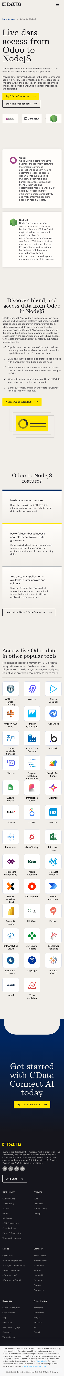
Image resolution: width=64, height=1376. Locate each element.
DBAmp (37, 1213)
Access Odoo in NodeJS (19, 401)
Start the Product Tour (18, 103)
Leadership (39, 1275)
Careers (37, 1285)
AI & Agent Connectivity (13, 1265)
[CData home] (14, 4)
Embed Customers (11, 1270)
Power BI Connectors (12, 1233)
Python (5, 1213)
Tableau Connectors (11, 1238)
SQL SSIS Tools (40, 1208)
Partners (38, 1280)
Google (37, 1317)
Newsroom (39, 1265)
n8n (35, 1327)
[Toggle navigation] (57, 4)
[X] (10, 1168)
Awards (37, 1270)
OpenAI (37, 1332)
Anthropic (38, 1307)
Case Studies (8, 1312)
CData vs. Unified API (12, 1280)
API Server (7, 1218)
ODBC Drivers (8, 1198)
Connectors (7, 1255)
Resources (7, 1322)
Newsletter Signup (11, 1327)
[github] (16, 1168)
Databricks (39, 1312)
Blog (4, 1317)
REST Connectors (10, 1223)
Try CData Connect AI (17, 96)
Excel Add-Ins (9, 1228)
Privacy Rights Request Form (34, 1366)
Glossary (6, 1332)
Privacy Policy (42, 1361)
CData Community (11, 1307)
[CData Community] (22, 1168)
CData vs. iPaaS (9, 1275)
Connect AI (39, 1203)
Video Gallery (8, 1337)
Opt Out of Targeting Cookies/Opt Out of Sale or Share (32, 1372)
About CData (40, 1255)
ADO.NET (6, 1208)
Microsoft (38, 1322)
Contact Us (39, 1290)
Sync (36, 1198)
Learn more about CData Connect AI (25, 612)
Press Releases (40, 1260)
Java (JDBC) (8, 1203)
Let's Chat (11, 1178)
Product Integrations (12, 1260)
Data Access (8, 19)
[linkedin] (4, 1168)
